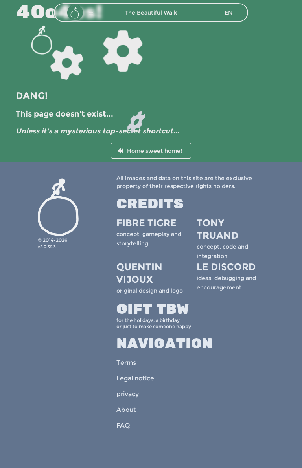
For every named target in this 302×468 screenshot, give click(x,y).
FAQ (123, 425)
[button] (91, 12)
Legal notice (135, 378)
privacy (127, 394)
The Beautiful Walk (151, 12)
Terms (126, 362)
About (126, 409)
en (229, 12)
